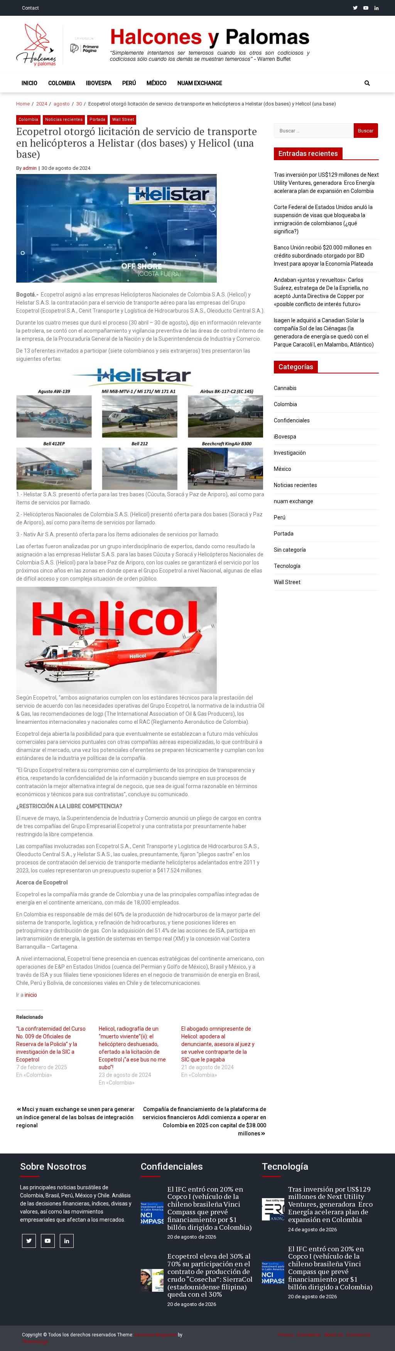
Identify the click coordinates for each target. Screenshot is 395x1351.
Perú (129, 83)
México (157, 83)
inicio (31, 995)
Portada (97, 119)
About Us (333, 1335)
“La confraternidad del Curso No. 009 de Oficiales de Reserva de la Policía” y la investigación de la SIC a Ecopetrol (51, 1044)
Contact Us (359, 1335)
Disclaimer (309, 1335)
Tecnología (287, 566)
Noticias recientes (64, 119)
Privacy (286, 1335)
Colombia (61, 83)
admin (30, 168)
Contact (30, 8)
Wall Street (123, 119)
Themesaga (35, 1341)
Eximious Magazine (156, 1335)
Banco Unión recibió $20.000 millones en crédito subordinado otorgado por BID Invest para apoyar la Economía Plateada (323, 255)
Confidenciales (292, 420)
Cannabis (285, 388)
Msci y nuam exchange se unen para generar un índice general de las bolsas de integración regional (75, 1117)
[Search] (367, 83)
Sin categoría (290, 550)
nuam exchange (199, 83)
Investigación (290, 453)
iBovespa (98, 83)
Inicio (29, 83)
